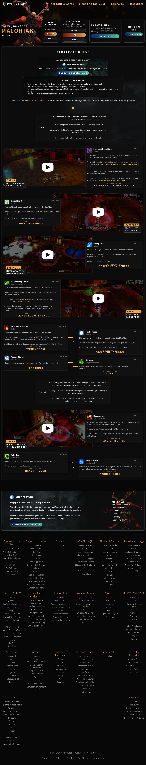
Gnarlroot (12, 656)
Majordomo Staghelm (109, 614)
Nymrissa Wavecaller (12, 548)
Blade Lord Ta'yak (12, 620)
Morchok (60, 597)
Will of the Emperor (12, 614)
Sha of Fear (12, 646)
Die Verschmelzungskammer (36, 660)
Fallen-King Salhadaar (85, 555)
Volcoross (12, 662)
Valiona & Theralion (134, 629)
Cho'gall (134, 636)
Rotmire (60, 545)
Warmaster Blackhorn (60, 614)
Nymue (12, 672)
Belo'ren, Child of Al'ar (85, 570)
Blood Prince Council (85, 679)
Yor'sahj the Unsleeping (60, 604)
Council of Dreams (11, 666)
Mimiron (12, 724)
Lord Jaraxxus (134, 662)
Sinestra (134, 639)
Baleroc (110, 610)
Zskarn (36, 677)
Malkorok (36, 571)
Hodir (12, 734)
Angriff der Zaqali (36, 670)
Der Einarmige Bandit (36, 619)
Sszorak (12, 565)
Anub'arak (134, 672)
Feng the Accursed (12, 601)
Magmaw (134, 609)
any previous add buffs (24, 301)
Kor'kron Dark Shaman (36, 565)
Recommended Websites (134, 718)
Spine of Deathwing (61, 617)
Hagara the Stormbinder (60, 607)
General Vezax (12, 737)
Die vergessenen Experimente (36, 666)
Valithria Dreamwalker (85, 685)
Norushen (36, 552)
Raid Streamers (134, 714)
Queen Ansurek (85, 622)
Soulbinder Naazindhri (134, 552)
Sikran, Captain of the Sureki (85, 605)
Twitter (70, 758)
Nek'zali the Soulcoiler (12, 552)
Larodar (12, 669)
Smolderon (12, 675)
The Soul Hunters (134, 558)
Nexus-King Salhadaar (134, 565)
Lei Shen (109, 581)
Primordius (109, 568)
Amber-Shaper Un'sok (12, 630)
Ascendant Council (134, 632)
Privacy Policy (79, 753)
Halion (109, 656)
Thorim (12, 731)
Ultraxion (61, 610)
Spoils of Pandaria (36, 575)
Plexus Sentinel (134, 545)
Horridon (109, 549)
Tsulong (12, 640)
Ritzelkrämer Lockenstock (36, 616)
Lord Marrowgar (85, 656)
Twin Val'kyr (134, 669)
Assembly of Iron (12, 714)
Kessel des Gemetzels (36, 606)
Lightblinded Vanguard (85, 558)
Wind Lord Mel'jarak (12, 627)
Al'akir (134, 601)
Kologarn (12, 718)
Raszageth (60, 682)
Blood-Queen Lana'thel (85, 682)
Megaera (109, 558)
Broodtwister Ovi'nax (85, 613)
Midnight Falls (85, 574)
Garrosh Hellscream (36, 588)
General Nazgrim (36, 568)
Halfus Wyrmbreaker (134, 626)
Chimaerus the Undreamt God (85, 566)
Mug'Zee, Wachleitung (36, 622)
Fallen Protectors (36, 549)
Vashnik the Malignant (12, 558)
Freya (12, 728)
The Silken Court (85, 619)
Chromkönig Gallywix (36, 626)
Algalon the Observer (12, 744)
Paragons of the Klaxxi (36, 584)
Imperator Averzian (85, 545)
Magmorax (36, 680)
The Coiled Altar (12, 571)
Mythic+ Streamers (134, 711)
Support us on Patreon (52, 758)
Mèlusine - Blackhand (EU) (37, 100)
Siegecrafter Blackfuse (36, 581)
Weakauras (134, 705)
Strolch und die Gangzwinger (36, 601)
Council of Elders (110, 552)
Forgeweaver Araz (134, 555)
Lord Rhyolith (109, 601)
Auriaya (12, 721)
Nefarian (134, 622)
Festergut (85, 669)
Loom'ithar (134, 549)
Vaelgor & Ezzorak (85, 552)
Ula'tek (12, 575)
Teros (61, 662)
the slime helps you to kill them (112, 180)
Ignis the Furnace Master (12, 705)
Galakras (36, 558)
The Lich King (85, 692)
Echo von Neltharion (36, 683)
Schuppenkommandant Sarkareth (36, 688)
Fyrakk (12, 682)
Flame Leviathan (12, 701)
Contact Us (91, 753)
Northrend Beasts (134, 659)
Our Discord (83, 758)
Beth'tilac (109, 604)
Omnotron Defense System (134, 605)
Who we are (98, 758)
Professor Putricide (85, 675)
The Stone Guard (12, 597)
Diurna (61, 679)
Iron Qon (109, 575)
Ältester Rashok (36, 674)
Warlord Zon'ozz (60, 601)
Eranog (61, 659)
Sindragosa (85, 688)
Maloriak (134, 619)
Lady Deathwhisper (85, 659)
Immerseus (36, 545)
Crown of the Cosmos (85, 562)
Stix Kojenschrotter (36, 613)
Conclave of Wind (134, 597)
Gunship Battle (85, 662)
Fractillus (134, 562)
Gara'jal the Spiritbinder (12, 604)
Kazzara (36, 656)
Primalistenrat (60, 669)
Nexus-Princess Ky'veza (85, 616)
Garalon (12, 623)
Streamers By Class (134, 708)
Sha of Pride (36, 555)
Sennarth (60, 666)
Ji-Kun (109, 562)
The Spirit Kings (12, 607)
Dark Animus (110, 571)
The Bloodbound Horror (85, 601)
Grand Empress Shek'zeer (12, 633)
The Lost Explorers (11, 561)
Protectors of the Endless (12, 636)
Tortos (109, 555)
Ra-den (110, 584)
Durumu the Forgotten (109, 565)
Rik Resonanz (36, 609)
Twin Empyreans (109, 578)
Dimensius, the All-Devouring (134, 569)
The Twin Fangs (12, 568)
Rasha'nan (85, 609)
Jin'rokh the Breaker (110, 545)
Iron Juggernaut (36, 562)
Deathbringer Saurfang (85, 666)
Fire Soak (57, 344)
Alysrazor (109, 607)
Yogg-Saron (12, 741)
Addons (134, 701)
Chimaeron (134, 616)
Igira (12, 659)
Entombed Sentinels (12, 555)
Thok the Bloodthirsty (36, 578)
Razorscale (11, 708)
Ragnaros (110, 617)
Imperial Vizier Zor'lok (12, 617)
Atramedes (134, 613)
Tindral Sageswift (12, 679)
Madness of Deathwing (61, 620)
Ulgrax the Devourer (85, 597)
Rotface (85, 672)
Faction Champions (134, 666)
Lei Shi (12, 643)
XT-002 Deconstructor (12, 711)
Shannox (109, 597)
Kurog (60, 675)
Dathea (61, 672)
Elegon (12, 610)
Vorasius (85, 549)
